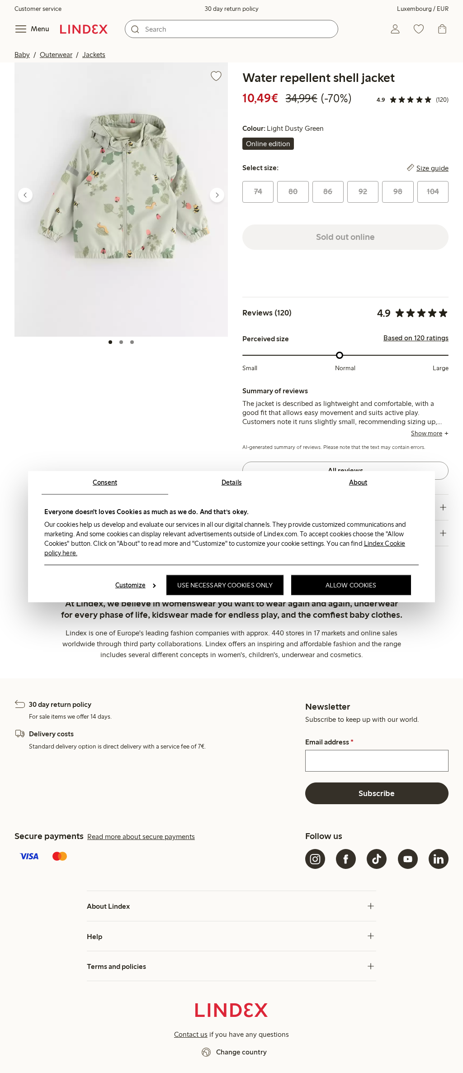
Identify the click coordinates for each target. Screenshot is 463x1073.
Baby (22, 54)
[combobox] (231, 29)
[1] (110, 342)
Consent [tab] (105, 482)
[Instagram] (315, 859)
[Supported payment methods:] (158, 857)
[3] (132, 342)
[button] (121, 199)
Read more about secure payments (141, 836)
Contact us (191, 1034)
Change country (241, 1052)
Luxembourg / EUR (423, 9)
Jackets (93, 54)
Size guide (432, 168)
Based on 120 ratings (416, 338)
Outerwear (56, 54)
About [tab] (358, 482)
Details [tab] (232, 482)
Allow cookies (351, 585)
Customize (130, 585)
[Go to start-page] (84, 29)
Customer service (37, 9)
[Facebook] (346, 859)
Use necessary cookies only (225, 585)
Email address (329, 742)
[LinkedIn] (439, 859)
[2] (121, 342)
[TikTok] (377, 859)
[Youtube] (408, 859)
